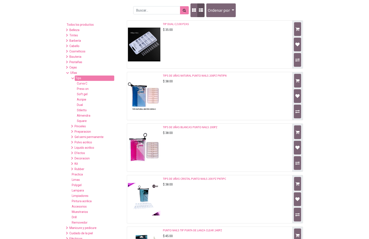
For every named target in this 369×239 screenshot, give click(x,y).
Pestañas (75, 62)
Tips (78, 78)
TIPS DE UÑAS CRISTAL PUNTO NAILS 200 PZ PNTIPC (194, 179)
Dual (80, 105)
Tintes (73, 35)
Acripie (81, 99)
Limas (76, 179)
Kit (76, 163)
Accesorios (79, 206)
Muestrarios (80, 212)
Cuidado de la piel (81, 233)
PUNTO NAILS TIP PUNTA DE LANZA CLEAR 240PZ (192, 230)
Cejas (73, 67)
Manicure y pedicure (83, 228)
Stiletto (82, 110)
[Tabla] (194, 10)
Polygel (77, 185)
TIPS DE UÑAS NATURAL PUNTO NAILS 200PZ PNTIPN (195, 75)
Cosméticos (77, 51)
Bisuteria (75, 56)
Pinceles (80, 126)
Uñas (73, 72)
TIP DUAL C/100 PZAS (176, 24)
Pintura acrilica (82, 201)
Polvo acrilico (83, 142)
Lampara (78, 190)
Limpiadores (80, 195)
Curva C (82, 83)
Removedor (80, 222)
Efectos (80, 153)
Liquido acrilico (84, 147)
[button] (221, 10)
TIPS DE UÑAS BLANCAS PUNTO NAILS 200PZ (190, 127)
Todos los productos (80, 24)
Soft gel (82, 94)
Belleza (74, 30)
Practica (77, 174)
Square (82, 121)
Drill (74, 217)
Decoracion (82, 158)
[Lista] (201, 10)
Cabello (74, 46)
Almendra (83, 115)
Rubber (79, 169)
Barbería (75, 40)
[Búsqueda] (184, 10)
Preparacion (83, 131)
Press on (83, 89)
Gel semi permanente (89, 137)
